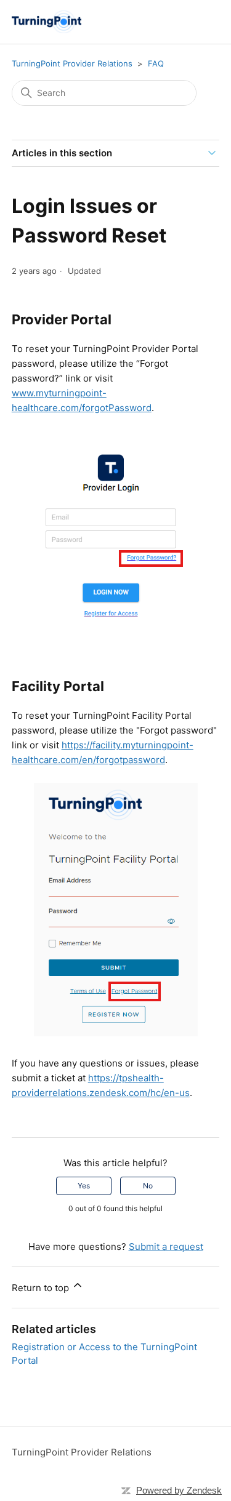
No (148, 1185)
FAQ (156, 63)
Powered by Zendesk (179, 1490)
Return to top (41, 1288)
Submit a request (166, 1246)
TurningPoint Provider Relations (72, 63)
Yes (84, 1185)
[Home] (46, 21)
